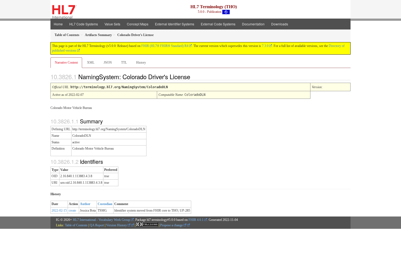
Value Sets (112, 24)
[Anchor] (195, 76)
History (141, 62)
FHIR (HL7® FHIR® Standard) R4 (164, 46)
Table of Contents (76, 225)
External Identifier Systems (174, 24)
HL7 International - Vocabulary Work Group (101, 220)
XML (90, 62)
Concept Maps (137, 24)
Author (85, 204)
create (72, 210)
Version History (117, 225)
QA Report (97, 225)
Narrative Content (66, 62)
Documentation (253, 24)
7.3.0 (265, 46)
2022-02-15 (59, 210)
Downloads (279, 24)
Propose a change (172, 225)
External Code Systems (218, 24)
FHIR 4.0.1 (196, 220)
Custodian (105, 204)
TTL (124, 62)
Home (58, 24)
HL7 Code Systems (83, 24)
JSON (108, 62)
